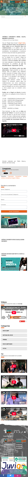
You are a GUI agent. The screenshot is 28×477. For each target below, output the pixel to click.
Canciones (11, 176)
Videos (18, 178)
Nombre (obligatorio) (5, 189)
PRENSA (5, 339)
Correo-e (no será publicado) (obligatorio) (9, 194)
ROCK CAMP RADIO (7, 344)
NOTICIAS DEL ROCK (8, 335)
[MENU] (1, 1)
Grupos (13, 178)
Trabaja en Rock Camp (9, 449)
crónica (25, 176)
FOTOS (4, 348)
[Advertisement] (14, 286)
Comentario (3, 204)
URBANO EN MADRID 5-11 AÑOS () (14, 12)
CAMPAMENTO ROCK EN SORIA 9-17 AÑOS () (14, 10)
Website (2, 199)
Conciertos (18, 176)
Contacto (6, 448)
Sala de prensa (7, 451)
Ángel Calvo (21, 43)
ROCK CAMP (6, 330)
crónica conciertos (6, 178)
